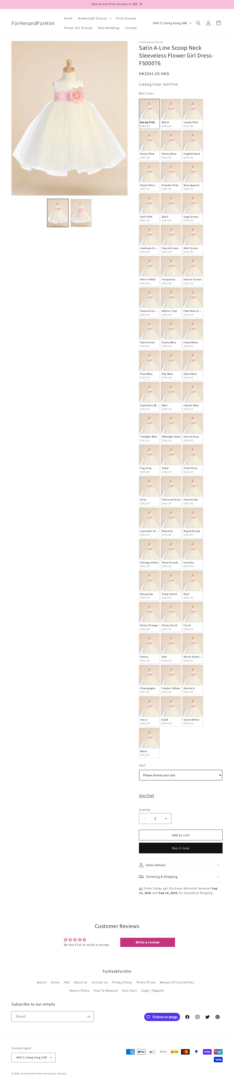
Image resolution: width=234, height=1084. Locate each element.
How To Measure (106, 990)
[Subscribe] (88, 1016)
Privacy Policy (122, 982)
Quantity (144, 810)
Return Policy (80, 990)
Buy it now (180, 848)
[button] (94, 18)
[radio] (149, 114)
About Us (80, 982)
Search (42, 982)
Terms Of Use (145, 982)
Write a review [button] (148, 942)
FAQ (66, 982)
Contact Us (100, 982)
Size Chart (146, 795)
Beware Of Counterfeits (177, 982)
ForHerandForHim (31, 1073)
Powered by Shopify (54, 1073)
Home (55, 982)
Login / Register (153, 990)
